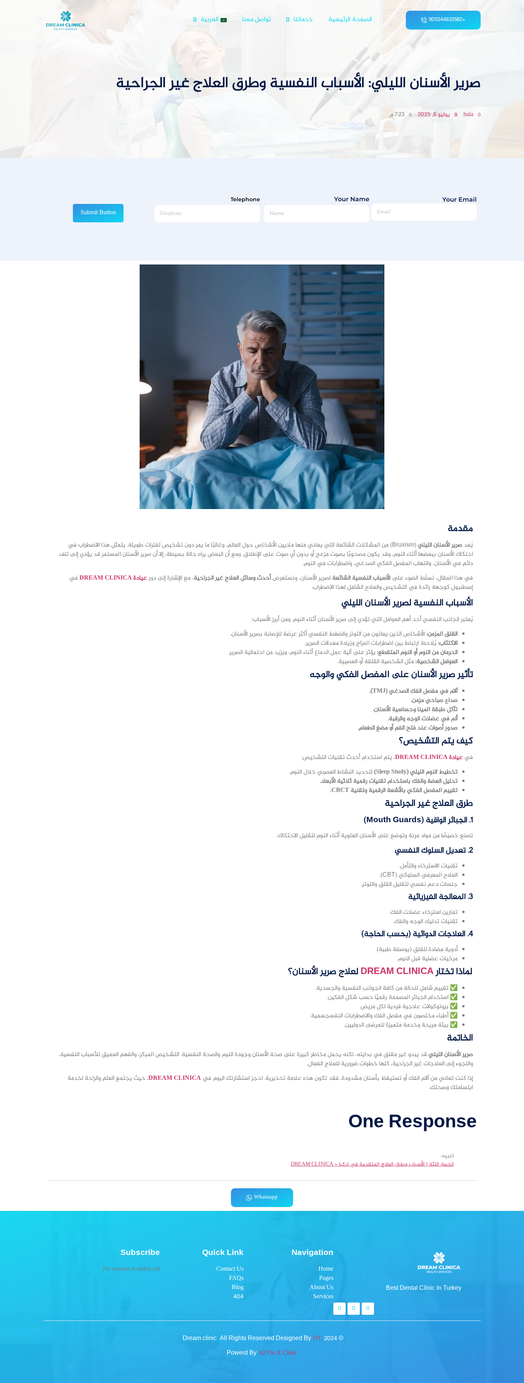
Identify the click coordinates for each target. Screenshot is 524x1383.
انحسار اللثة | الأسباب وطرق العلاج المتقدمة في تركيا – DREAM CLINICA (372, 1165)
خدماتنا (303, 19)
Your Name (351, 199)
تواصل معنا (256, 19)
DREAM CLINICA (397, 972)
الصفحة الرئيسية (350, 19)
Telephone (245, 199)
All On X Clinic (277, 1353)
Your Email (459, 199)
